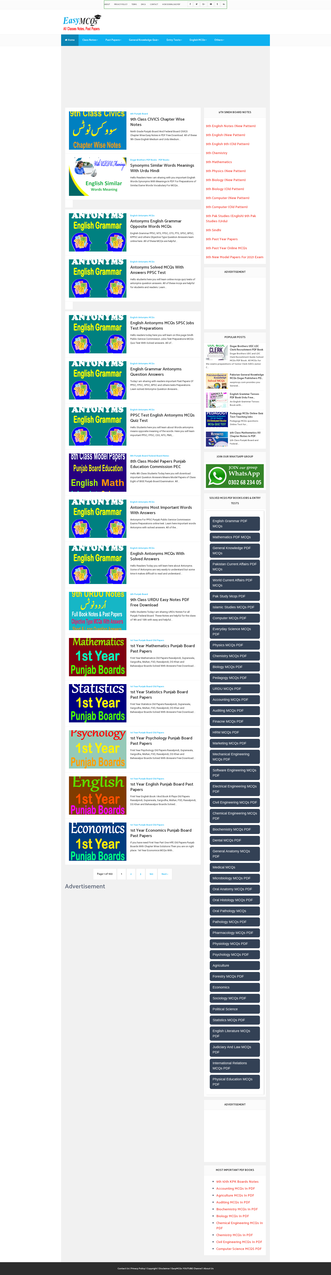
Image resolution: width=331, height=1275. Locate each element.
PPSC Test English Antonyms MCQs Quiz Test (162, 418)
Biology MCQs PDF (228, 667)
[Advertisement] (165, 78)
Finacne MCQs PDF (228, 721)
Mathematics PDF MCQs (232, 537)
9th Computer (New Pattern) (227, 198)
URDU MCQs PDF (227, 689)
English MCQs (197, 40)
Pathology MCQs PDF (230, 922)
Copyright (152, 1268)
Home (71, 40)
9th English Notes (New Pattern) (231, 126)
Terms (134, 4)
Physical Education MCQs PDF (232, 1081)
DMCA (143, 4)
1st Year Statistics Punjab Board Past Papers (159, 695)
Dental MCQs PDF (227, 840)
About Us (209, 1268)
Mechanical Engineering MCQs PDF (231, 756)
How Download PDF (171, 4)
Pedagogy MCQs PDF (230, 678)
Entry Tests (173, 40)
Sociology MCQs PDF (229, 998)
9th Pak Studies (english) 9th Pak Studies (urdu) (231, 218)
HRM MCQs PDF (226, 732)
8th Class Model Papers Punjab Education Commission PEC (158, 464)
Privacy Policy (120, 4)
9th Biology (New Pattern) (226, 180)
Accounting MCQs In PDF (235, 1189)
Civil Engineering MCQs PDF (235, 802)
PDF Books (164, 160)
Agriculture (221, 965)
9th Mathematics (219, 162)
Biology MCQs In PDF (232, 1216)
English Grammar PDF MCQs (230, 523)
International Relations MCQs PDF (230, 1065)
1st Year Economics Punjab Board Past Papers (161, 833)
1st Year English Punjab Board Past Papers (161, 787)
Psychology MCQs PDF (231, 954)
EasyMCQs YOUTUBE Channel (187, 1268)
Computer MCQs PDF (229, 618)
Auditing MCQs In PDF (233, 1202)
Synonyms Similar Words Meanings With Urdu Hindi (162, 168)
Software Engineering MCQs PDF (234, 772)
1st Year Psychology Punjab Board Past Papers (161, 741)
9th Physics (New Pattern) (226, 171)
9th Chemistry (216, 153)
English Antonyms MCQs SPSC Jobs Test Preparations (162, 326)
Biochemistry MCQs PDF (232, 829)
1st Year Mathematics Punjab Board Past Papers (162, 649)
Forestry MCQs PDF (228, 976)
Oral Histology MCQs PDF (233, 900)
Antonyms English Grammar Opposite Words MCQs (156, 224)
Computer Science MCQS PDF (238, 1249)
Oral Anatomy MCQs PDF (232, 889)
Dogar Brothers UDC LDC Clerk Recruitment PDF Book (246, 348)
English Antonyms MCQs (142, 215)
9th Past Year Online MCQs (226, 248)
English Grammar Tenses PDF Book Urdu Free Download (244, 396)
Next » (165, 874)
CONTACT (154, 4)
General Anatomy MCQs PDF (231, 853)
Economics (221, 987)
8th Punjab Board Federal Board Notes (149, 456)
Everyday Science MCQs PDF (232, 631)
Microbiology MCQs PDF (232, 878)
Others (218, 40)
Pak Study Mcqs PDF (229, 596)
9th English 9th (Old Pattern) (227, 144)
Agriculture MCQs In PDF (235, 1195)
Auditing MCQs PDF (228, 710)
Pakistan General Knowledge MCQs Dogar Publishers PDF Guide (247, 376)
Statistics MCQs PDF (229, 1020)
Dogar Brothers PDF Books (143, 160)
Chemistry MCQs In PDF (234, 1235)
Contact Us (124, 1268)
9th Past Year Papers (222, 239)
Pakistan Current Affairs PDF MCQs (235, 566)
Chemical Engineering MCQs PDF (235, 815)
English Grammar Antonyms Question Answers (156, 372)
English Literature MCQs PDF (231, 1033)
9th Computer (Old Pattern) (227, 207)
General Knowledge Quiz (143, 40)
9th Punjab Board (139, 114)
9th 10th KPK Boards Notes (237, 1182)
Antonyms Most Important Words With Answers (161, 510)
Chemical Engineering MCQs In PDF (239, 1225)
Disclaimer (164, 1268)
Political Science (225, 1009)
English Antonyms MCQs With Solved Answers (157, 556)
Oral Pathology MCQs (229, 911)
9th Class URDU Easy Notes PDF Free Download (159, 602)
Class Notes (89, 40)
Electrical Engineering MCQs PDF (235, 788)
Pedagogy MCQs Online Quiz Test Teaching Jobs (246, 415)
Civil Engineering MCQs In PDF (239, 1242)
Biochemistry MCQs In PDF (237, 1209)
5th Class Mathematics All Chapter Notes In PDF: (245, 434)
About (107, 4)
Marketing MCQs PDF (229, 743)
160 (151, 874)
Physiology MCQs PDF (230, 944)
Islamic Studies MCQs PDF (233, 607)
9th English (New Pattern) (225, 135)
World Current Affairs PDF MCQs (232, 582)
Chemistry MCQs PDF (230, 656)
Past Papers (113, 40)
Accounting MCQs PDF (230, 700)
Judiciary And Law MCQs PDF (232, 1049)
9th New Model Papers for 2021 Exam (234, 257)
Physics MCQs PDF (228, 645)
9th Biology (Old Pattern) (225, 189)
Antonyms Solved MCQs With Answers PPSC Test (157, 270)
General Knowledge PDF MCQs (232, 550)
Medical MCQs (224, 867)
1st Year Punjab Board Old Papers (147, 640)
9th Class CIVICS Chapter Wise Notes (157, 122)
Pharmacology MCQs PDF (233, 933)
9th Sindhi (213, 230)
